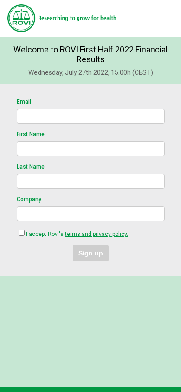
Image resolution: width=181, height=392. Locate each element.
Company (29, 199)
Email (24, 101)
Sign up (90, 253)
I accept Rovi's (77, 234)
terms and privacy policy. (96, 234)
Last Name (31, 166)
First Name (31, 134)
